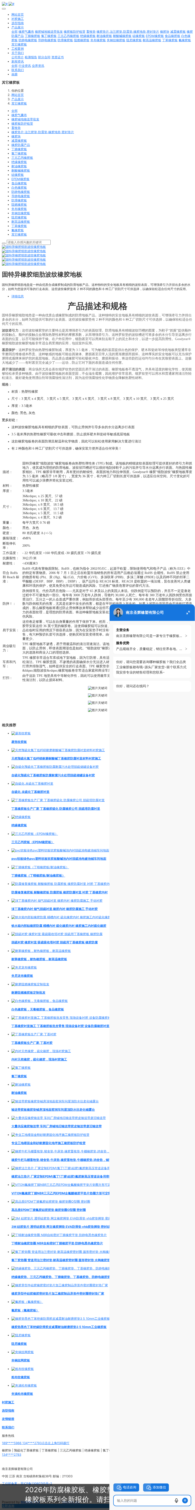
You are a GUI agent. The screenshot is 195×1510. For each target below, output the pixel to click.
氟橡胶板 (17, 230)
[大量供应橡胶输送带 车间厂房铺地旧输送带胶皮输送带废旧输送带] (58, 1118)
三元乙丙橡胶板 (22, 157)
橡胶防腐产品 (20, 145)
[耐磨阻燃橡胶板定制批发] (30, 984)
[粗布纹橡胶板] (22, 1369)
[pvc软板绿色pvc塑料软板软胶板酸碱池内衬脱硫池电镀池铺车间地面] (60, 850)
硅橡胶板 (17, 175)
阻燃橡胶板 (19, 204)
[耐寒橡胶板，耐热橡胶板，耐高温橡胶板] (41, 951)
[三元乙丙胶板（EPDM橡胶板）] (34, 834)
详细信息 (17, 296)
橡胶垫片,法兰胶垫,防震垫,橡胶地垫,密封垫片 (42, 132)
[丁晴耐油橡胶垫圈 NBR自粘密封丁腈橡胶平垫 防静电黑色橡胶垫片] (59, 1235)
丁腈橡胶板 (19, 149)
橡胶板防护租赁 (22, 123)
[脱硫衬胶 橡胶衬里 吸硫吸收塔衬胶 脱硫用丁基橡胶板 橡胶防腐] (56, 934)
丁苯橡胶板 (19, 226)
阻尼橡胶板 (19, 217)
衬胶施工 (8, 1402)
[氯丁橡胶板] (21, 1067)
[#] (97, 4)
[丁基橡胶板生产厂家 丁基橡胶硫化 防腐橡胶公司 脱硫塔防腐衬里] (58, 800)
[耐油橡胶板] (21, 1084)
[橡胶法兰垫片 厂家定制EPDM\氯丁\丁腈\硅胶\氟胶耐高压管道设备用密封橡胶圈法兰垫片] (74, 1168)
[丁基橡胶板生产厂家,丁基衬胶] (33, 1034)
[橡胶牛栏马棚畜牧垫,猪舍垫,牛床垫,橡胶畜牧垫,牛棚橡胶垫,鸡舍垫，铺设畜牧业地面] (71, 1151)
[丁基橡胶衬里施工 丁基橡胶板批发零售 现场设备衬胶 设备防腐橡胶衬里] (62, 1017)
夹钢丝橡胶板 (20, 213)
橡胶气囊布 (19, 115)
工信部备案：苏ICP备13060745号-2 (27, 1483)
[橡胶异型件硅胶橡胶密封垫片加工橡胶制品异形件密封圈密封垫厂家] (59, 1285)
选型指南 (8, 1410)
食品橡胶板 (19, 183)
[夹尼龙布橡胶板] (24, 967)
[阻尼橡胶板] (21, 1335)
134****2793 (11, 1454)
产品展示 (17, 99)
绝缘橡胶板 (19, 162)
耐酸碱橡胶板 (20, 170)
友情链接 (8, 1419)
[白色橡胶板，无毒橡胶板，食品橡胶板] (39, 1001)
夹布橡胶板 (19, 209)
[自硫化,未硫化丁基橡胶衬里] (32, 783)
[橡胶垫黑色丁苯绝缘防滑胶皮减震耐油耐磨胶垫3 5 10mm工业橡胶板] (60, 1318)
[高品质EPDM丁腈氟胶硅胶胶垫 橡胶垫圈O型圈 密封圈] (50, 1201)
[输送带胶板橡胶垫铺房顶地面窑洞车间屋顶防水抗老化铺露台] (55, 1101)
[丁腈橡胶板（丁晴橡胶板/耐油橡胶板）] (40, 867)
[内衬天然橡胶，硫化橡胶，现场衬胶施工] (41, 1051)
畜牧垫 (16, 128)
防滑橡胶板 (19, 200)
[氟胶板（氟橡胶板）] (27, 1302)
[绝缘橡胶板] (21, 817)
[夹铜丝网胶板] (22, 1352)
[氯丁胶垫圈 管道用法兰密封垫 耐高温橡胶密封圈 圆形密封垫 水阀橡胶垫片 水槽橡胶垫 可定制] (78, 1252)
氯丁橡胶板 (19, 153)
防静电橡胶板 (20, 192)
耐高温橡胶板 (20, 221)
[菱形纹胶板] (21, 733)
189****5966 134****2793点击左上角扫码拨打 (35, 1443)
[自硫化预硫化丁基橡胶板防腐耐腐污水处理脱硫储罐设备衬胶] (55, 767)
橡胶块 (16, 136)
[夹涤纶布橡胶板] (24, 1385)
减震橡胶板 (19, 140)
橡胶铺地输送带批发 (25, 119)
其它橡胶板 (19, 103)
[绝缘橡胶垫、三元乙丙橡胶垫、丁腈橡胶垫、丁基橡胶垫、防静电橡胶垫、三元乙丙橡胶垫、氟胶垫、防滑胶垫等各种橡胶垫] (98, 1268)
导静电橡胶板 (20, 196)
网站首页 (17, 14)
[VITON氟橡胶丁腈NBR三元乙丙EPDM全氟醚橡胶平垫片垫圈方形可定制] (62, 1185)
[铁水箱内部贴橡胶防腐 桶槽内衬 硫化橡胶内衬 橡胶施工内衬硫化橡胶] (61, 917)
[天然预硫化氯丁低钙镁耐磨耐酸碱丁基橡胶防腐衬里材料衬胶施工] (58, 750)
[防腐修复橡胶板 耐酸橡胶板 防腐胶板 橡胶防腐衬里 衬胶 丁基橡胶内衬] (62, 884)
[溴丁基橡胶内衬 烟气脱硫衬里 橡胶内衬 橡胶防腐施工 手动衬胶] (56, 900)
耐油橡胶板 (19, 166)
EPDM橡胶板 (20, 179)
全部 (14, 31)
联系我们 (8, 1427)
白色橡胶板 (19, 187)
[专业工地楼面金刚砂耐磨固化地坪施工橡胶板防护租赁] (50, 1135)
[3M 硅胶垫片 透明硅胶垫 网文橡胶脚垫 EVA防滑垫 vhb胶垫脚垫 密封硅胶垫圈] (67, 1218)
